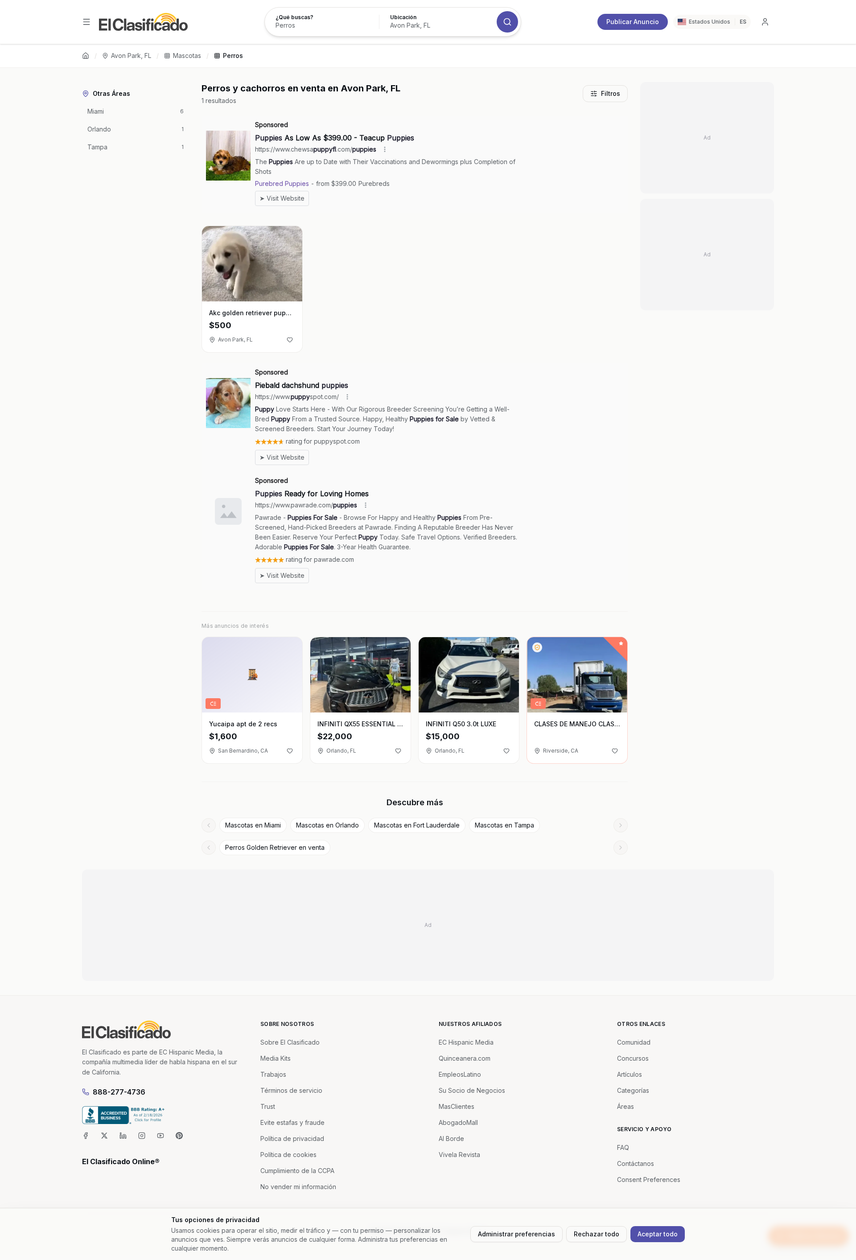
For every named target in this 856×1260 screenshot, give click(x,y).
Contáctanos (635, 1163)
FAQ (623, 1147)
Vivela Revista (459, 1154)
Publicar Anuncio (632, 21)
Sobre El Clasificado (290, 1042)
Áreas (625, 1106)
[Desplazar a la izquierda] (209, 825)
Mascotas (187, 55)
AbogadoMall (458, 1122)
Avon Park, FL (131, 55)
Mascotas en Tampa (504, 825)
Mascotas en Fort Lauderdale (417, 825)
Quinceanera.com (464, 1058)
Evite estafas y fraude (292, 1122)
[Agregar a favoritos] (289, 339)
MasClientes (456, 1106)
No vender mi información (298, 1186)
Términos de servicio (291, 1090)
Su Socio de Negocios (472, 1090)
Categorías (633, 1090)
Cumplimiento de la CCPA (297, 1170)
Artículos (629, 1074)
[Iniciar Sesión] (765, 22)
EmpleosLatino (460, 1074)
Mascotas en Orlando (327, 825)
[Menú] (86, 22)
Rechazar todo (596, 1234)
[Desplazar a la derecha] (620, 825)
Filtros (610, 93)
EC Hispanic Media (466, 1042)
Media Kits (275, 1058)
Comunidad (633, 1042)
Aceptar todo (658, 1234)
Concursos (633, 1058)
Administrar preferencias (516, 1234)
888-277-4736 (119, 1091)
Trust (267, 1106)
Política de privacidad (292, 1138)
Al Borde (451, 1138)
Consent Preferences (648, 1179)
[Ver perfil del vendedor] (537, 647)
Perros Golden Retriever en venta (275, 847)
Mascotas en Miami (253, 825)
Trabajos (273, 1074)
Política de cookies (288, 1154)
